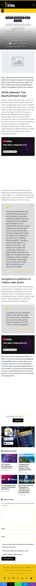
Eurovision (9, 18)
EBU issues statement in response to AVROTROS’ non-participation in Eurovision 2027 (26, 489)
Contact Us (22, 573)
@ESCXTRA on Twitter (15, 361)
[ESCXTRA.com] (10, 4)
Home (12, 573)
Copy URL (18, 420)
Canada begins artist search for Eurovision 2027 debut (8, 487)
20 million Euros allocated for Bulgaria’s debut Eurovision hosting (25, 467)
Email (3, 536)
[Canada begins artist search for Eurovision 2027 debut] (9, 479)
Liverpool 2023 (19, 18)
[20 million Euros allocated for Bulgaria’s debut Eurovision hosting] (27, 458)
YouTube (4, 373)
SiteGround (29, 570)
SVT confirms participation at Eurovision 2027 (6, 466)
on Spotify (16, 368)
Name (3, 528)
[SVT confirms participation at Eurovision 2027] (9, 458)
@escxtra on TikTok (15, 364)
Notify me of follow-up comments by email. (16, 551)
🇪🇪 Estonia (18, 20)
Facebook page (6, 366)
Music (27, 18)
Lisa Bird (14, 43)
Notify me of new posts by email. (12, 554)
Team (16, 573)
